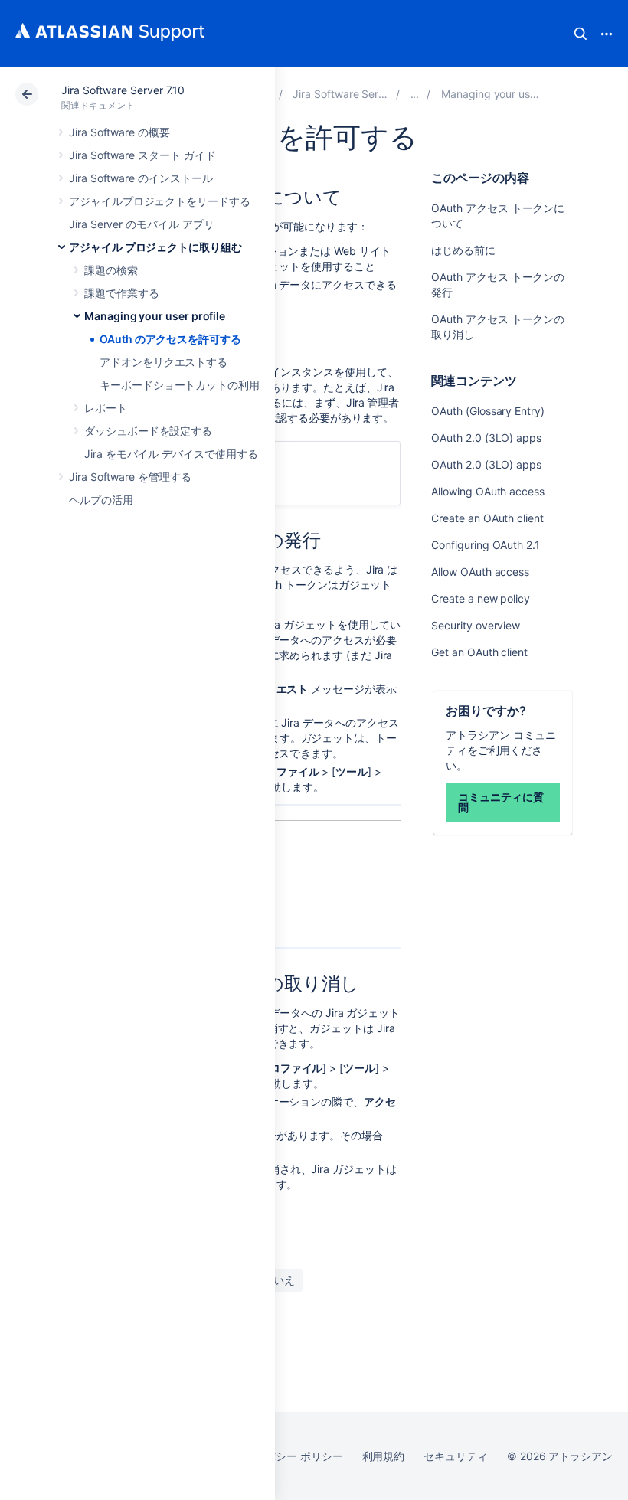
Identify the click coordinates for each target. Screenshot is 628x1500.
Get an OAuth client (479, 651)
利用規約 (383, 1455)
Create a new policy (480, 598)
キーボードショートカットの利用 (180, 384)
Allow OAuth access (480, 571)
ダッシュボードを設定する (148, 430)
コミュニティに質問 (500, 802)
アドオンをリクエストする (163, 361)
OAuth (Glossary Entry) (487, 410)
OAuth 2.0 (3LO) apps (486, 437)
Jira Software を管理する (130, 476)
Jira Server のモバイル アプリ (141, 223)
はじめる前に (463, 250)
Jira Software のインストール (141, 178)
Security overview (475, 625)
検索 (580, 33)
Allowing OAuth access (488, 491)
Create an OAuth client (487, 518)
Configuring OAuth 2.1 (485, 544)
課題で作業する (121, 292)
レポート (105, 407)
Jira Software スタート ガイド (142, 155)
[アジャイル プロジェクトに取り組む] (415, 93)
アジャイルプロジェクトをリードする (159, 201)
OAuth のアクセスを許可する (170, 338)
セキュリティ (456, 1455)
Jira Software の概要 (119, 132)
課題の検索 (111, 269)
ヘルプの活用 (101, 499)
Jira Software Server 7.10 (123, 89)
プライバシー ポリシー (287, 1455)
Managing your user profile (154, 315)
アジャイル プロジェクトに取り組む (155, 246)
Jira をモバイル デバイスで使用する (171, 453)
